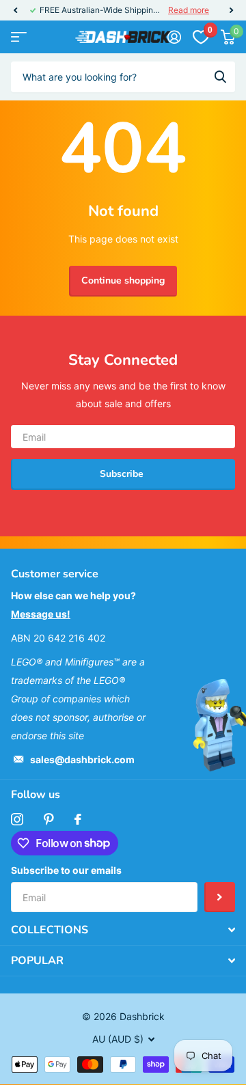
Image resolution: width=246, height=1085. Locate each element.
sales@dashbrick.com (82, 759)
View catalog (19, 37)
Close (123, 930)
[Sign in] (174, 36)
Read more (188, 10)
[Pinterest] (49, 819)
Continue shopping (123, 280)
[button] (15, 10)
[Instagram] (17, 819)
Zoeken (220, 76)
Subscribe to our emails (66, 870)
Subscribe (123, 473)
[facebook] (77, 819)
